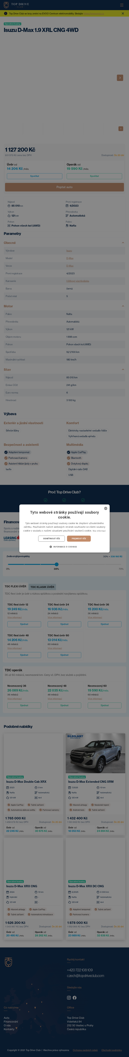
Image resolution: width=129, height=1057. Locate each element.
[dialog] (64, 528)
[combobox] (105, 508)
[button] (64, 547)
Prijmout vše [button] (79, 538)
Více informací (99, 530)
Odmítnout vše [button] (51, 538)
